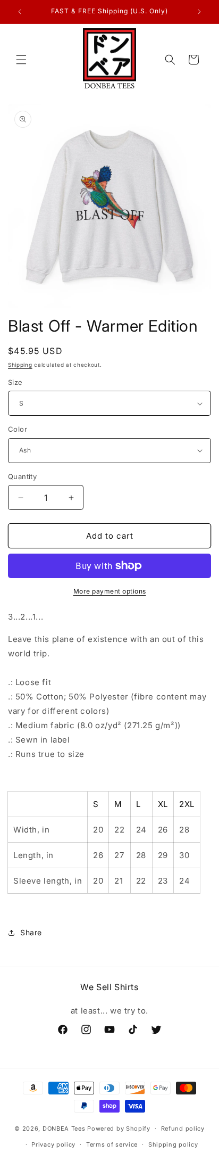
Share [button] (31, 932)
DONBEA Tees (64, 1128)
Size (15, 382)
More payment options (109, 591)
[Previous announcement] (19, 11)
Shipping (20, 364)
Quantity (22, 476)
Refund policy (183, 1128)
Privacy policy (53, 1144)
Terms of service (112, 1144)
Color (17, 429)
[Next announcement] (199, 11)
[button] (21, 59)
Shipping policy (173, 1144)
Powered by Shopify (118, 1128)
